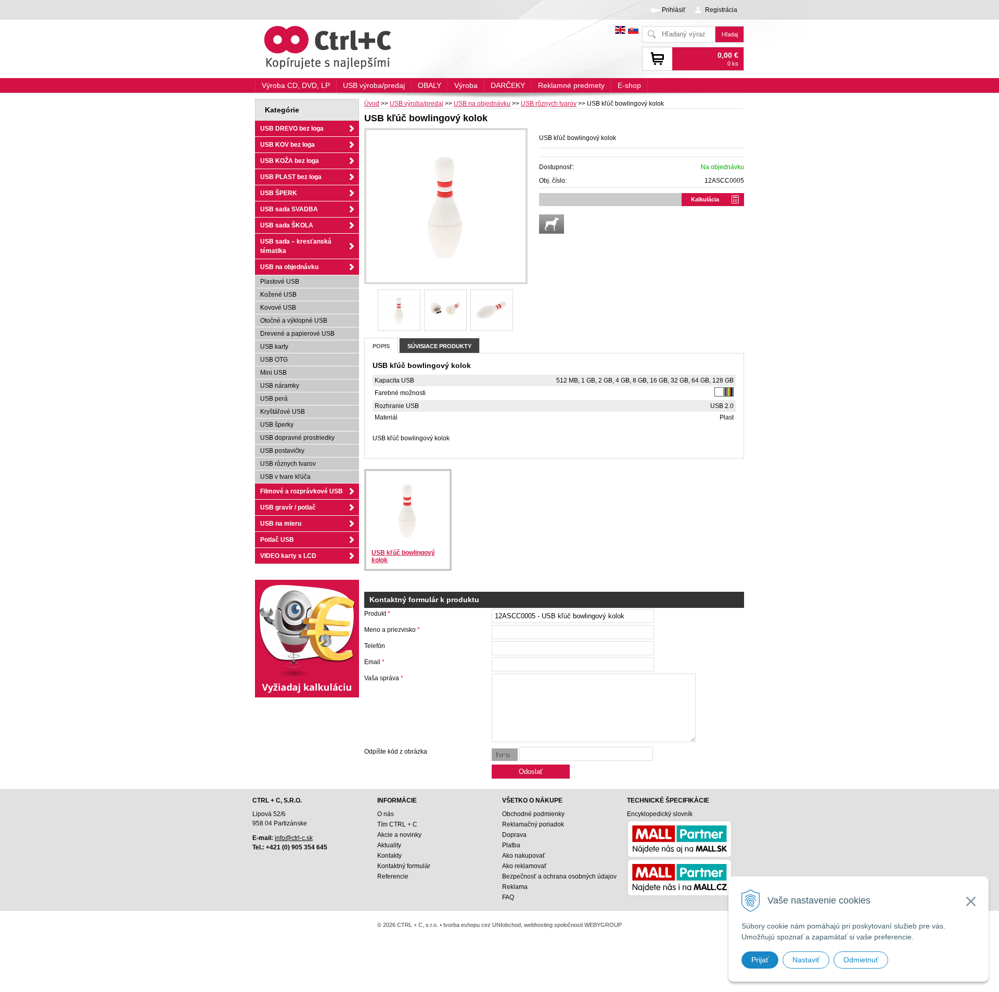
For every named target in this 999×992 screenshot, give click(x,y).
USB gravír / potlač (288, 507)
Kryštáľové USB (282, 411)
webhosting (538, 925)
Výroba (466, 85)
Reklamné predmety (571, 85)
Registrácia (721, 10)
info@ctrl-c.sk (294, 838)
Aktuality (389, 845)
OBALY (429, 85)
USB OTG (274, 359)
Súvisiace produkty (439, 346)
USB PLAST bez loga (291, 177)
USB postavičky (282, 450)
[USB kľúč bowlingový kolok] (446, 206)
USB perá (274, 398)
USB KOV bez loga (287, 144)
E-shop (629, 85)
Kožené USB (278, 294)
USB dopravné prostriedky (297, 437)
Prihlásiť (674, 10)
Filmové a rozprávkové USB (301, 491)
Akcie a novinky (399, 834)
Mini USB (273, 372)
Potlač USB (277, 539)
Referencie (392, 876)
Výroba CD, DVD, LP (296, 85)
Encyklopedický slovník (660, 814)
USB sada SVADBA (289, 209)
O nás (385, 814)
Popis (381, 346)
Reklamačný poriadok (533, 824)
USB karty (274, 346)
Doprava (514, 834)
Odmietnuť (860, 960)
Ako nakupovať (523, 855)
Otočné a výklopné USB (293, 320)
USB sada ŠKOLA (286, 225)
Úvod (371, 103)
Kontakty (389, 855)
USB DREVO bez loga (292, 128)
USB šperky (276, 424)
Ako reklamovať (524, 866)
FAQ (508, 897)
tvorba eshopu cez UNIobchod (482, 925)
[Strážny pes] (551, 224)
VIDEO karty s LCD (288, 555)
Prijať (760, 960)
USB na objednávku (482, 103)
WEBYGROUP (603, 925)
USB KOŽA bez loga (289, 160)
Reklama (515, 887)
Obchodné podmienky (533, 814)
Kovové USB (278, 307)
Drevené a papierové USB (297, 333)
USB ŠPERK (278, 193)
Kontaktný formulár (403, 866)
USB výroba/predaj (416, 103)
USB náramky (279, 385)
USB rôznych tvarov (549, 103)
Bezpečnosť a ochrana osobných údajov (559, 876)
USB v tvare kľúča (285, 476)
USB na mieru (280, 523)
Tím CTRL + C (397, 824)
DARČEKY (508, 85)
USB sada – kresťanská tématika (295, 246)
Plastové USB (279, 281)
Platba (511, 845)
